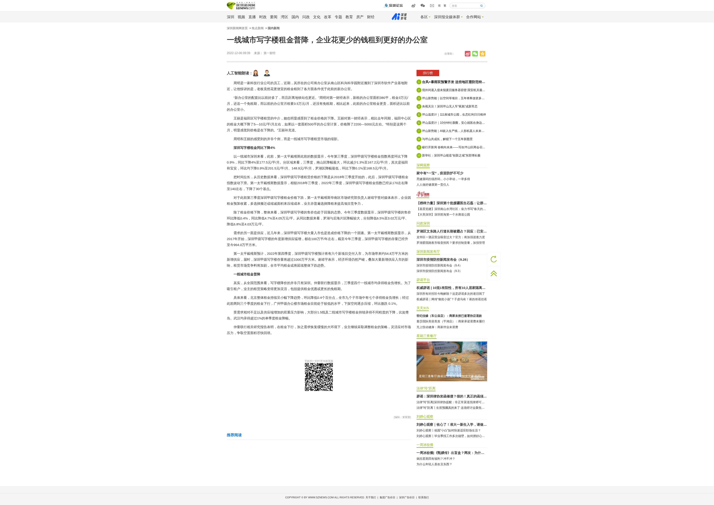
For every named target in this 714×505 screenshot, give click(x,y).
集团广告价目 (387, 497)
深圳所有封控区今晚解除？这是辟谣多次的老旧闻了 (450, 293)
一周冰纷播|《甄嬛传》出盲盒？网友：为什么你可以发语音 (451, 453)
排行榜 (428, 73)
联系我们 (423, 497)
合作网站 (473, 17)
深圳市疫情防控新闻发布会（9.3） (439, 271)
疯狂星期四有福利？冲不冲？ (435, 458)
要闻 (273, 17)
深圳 (230, 17)
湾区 (284, 17)
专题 (338, 17)
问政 (306, 17)
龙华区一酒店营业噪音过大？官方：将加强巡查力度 (450, 237)
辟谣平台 (423, 280)
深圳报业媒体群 (447, 17)
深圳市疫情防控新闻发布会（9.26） (443, 259)
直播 (252, 17)
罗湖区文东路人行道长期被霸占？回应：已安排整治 (451, 231)
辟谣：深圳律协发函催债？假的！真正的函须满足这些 (451, 396)
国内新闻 (274, 28)
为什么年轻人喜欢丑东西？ (434, 464)
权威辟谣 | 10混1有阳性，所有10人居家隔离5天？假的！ (451, 288)
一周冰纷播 (424, 445)
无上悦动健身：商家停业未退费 (437, 327)
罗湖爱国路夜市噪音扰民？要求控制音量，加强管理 (450, 242)
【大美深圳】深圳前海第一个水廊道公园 (443, 214)
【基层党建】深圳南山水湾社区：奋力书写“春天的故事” (451, 209)
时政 (263, 17)
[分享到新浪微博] (468, 53)
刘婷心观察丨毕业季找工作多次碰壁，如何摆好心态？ (451, 436)
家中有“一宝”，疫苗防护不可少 (439, 173)
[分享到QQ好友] (483, 53)
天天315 (422, 308)
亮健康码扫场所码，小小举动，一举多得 (443, 179)
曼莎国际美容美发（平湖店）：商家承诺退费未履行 (450, 321)
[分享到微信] (476, 53)
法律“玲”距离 (425, 388)
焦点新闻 (258, 28)
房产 (360, 17)
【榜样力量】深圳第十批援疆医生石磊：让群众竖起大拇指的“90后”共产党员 (451, 203)
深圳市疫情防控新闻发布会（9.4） (439, 265)
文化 (317, 17)
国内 (295, 17)
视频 (241, 17)
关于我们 (371, 497)
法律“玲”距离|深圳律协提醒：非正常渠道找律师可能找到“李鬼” (451, 402)
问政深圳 (423, 223)
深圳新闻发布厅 (428, 251)
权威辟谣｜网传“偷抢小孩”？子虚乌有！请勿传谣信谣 (451, 299)
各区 (424, 17)
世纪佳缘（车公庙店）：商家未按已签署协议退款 (449, 315)
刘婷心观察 (424, 416)
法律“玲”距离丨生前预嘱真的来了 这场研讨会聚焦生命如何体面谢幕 (451, 407)
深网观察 (423, 165)
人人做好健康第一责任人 (432, 184)
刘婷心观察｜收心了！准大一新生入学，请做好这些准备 (451, 424)
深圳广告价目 (407, 497)
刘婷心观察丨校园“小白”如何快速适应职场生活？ (448, 430)
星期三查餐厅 (426, 336)
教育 (349, 17)
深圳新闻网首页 (237, 28)
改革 (327, 17)
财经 (370, 17)
